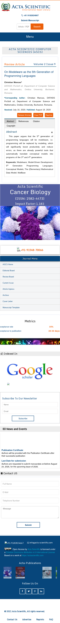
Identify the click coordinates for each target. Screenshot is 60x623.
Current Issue (8, 283)
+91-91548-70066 (32, 250)
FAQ (51, 619)
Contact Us (12, 619)
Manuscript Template (11, 307)
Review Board (8, 277)
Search (37, 26)
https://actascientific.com (33, 555)
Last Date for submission (14, 458)
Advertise (26, 619)
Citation (36, 121)
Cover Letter (8, 301)
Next (57, 212)
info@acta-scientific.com (41, 542)
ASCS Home (8, 264)
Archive (6, 295)
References (23, 121)
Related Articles (24, 115)
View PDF (38, 115)
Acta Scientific (34, 549)
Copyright (11, 125)
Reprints (49, 115)
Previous (3, 212)
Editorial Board (9, 271)
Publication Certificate (12, 447)
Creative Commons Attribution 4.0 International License (30, 552)
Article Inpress (8, 289)
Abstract (10, 121)
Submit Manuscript (30, 20)
